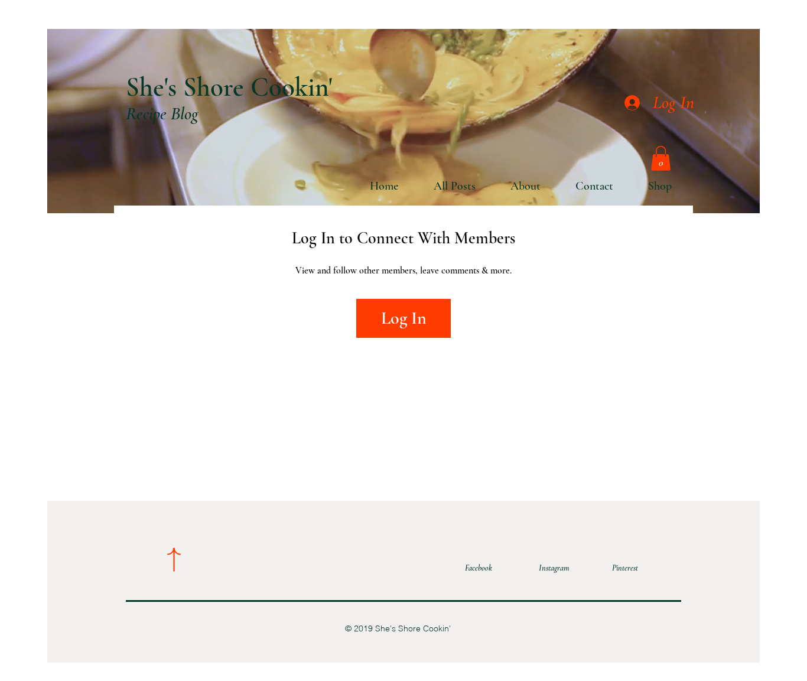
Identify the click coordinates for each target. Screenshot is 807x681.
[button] (660, 158)
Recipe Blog (162, 114)
